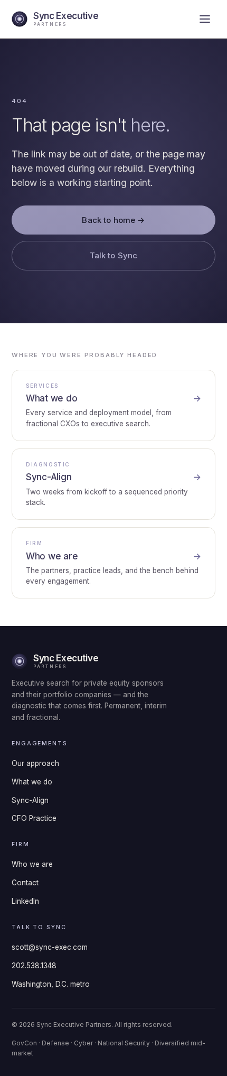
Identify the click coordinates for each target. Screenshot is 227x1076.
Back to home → (113, 220)
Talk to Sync (114, 255)
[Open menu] (204, 19)
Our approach (35, 763)
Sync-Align (30, 800)
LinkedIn (25, 901)
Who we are (32, 864)
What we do (32, 782)
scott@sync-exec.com (50, 947)
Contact (25, 882)
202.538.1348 (34, 965)
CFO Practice (34, 818)
